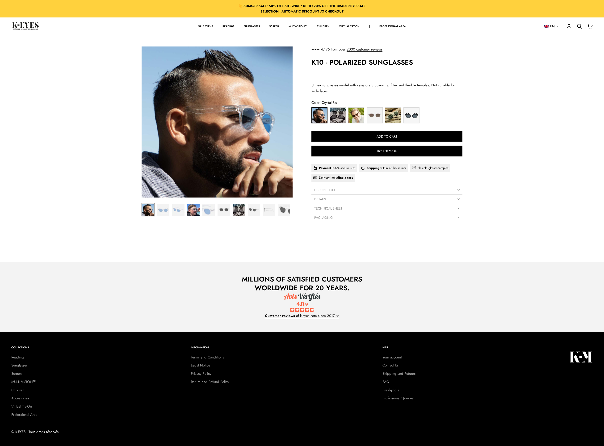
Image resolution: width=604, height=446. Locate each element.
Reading (228, 26)
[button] (552, 26)
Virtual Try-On (349, 26)
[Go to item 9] (269, 209)
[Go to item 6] (223, 209)
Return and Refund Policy (210, 381)
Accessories (20, 398)
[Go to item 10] (284, 209)
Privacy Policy (201, 373)
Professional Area (392, 26)
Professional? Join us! (398, 398)
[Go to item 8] (253, 209)
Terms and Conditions (207, 357)
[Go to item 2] (163, 209)
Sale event (205, 26)
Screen (274, 26)
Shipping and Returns (398, 373)
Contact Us (390, 365)
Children (323, 26)
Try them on (387, 150)
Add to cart (387, 136)
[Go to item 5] (208, 209)
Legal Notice (200, 365)
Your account (392, 357)
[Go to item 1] (148, 209)
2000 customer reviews (364, 49)
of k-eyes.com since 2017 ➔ (302, 315)
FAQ (385, 381)
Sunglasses (252, 26)
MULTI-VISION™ (298, 26)
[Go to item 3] (178, 209)
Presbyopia (390, 390)
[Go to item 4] (193, 209)
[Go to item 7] (238, 209)
